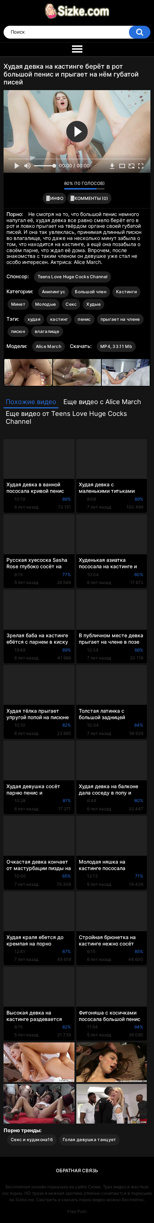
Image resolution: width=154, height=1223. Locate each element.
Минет (18, 304)
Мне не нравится (57, 185)
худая (34, 319)
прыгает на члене (120, 319)
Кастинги (126, 291)
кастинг (59, 319)
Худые (93, 304)
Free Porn (77, 1211)
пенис (84, 319)
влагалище (47, 331)
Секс (71, 304)
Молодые (45, 304)
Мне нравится (47, 185)
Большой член (90, 291)
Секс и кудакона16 (32, 1139)
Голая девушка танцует (89, 1139)
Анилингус (54, 291)
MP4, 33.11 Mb (116, 346)
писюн (18, 331)
